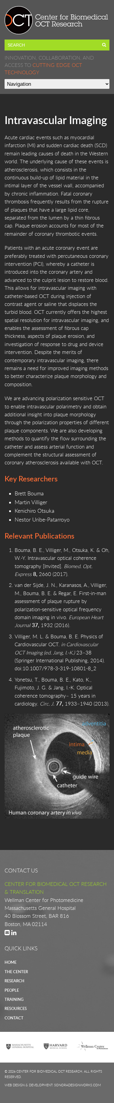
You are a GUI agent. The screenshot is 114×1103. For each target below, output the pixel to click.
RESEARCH (14, 980)
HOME (10, 962)
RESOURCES (16, 1008)
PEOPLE (12, 990)
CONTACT (14, 1018)
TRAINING (14, 999)
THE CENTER (16, 971)
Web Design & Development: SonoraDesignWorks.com (53, 1085)
